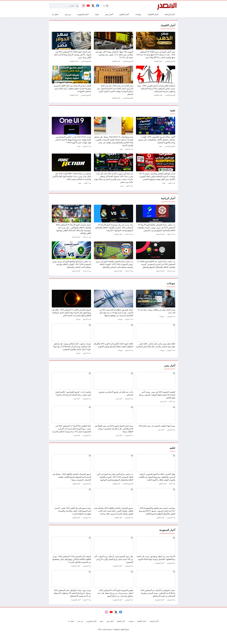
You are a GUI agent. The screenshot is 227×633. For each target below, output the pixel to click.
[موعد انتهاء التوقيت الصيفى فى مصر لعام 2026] (155, 421)
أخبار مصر (163, 401)
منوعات (161, 316)
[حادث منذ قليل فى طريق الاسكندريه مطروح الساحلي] (113, 387)
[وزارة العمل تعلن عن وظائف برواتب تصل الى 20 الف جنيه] (155, 305)
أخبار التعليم (162, 484)
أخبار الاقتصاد (158, 61)
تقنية (160, 146)
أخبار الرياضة (160, 234)
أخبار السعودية (159, 563)
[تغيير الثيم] (105, 5)
